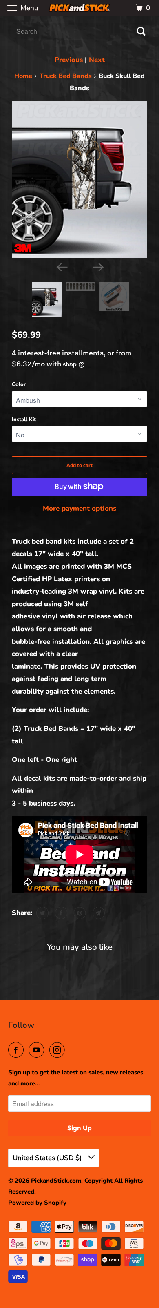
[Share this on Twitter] (41, 913)
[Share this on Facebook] (60, 913)
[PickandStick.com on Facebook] (17, 1050)
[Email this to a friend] (98, 913)
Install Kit (24, 419)
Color (19, 384)
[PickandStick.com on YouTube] (38, 1050)
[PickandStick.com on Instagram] (58, 1050)
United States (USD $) (48, 1158)
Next (97, 60)
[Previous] (62, 267)
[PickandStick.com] (79, 8)
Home (23, 75)
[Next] (97, 267)
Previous (69, 60)
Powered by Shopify (37, 1203)
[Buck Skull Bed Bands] (79, 179)
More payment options (79, 508)
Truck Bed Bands (66, 75)
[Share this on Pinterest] (79, 913)
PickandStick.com (56, 1180)
